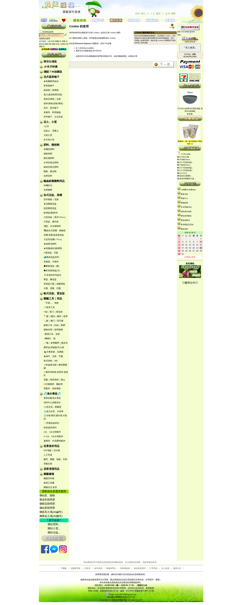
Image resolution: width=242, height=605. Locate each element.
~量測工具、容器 (52, 334)
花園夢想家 (76, 568)
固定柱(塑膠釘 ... (186, 176)
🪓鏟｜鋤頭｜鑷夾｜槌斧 (56, 316)
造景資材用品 (51, 446)
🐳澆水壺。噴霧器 (52, 407)
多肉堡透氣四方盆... (188, 179)
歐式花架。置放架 (54, 293)
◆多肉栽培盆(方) (52, 270)
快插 (52, 41)
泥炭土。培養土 (51, 131)
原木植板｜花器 (51, 199)
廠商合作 (177, 568)
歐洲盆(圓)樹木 (51, 212)
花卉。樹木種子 (51, 108)
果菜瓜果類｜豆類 (52, 99)
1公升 (46, 126)
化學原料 (48, 176)
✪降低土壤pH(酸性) (51, 516)
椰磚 (53, 44)
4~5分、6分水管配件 (53, 436)
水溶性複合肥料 (51, 162)
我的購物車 (125, 568)
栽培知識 (98, 568)
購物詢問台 (111, 568)
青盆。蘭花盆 (50, 279)
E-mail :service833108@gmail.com (122, 594)
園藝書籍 (49, 474)
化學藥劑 (48, 190)
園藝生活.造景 (50, 487)
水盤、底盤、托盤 (52, 288)
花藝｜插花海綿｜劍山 (54, 379)
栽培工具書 (49, 483)
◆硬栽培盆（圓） (52, 266)
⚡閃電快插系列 (51, 423)
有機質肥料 (49, 149)
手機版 (64, 568)
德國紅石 (58, 41)
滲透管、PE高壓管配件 (54, 441)
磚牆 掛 (42, 46)
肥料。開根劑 (51, 144)
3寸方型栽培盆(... (187, 162)
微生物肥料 (49, 158)
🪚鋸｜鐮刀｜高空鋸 (53, 320)
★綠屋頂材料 (50, 244)
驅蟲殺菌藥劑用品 (54, 181)
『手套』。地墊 (51, 303)
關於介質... (54, 528)
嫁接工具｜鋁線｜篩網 (54, 325)
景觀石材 (48, 463)
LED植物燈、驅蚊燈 (53, 384)
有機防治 (48, 185)
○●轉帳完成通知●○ (188, 190)
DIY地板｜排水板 (52, 450)
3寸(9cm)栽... (186, 154)
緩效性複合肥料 (51, 167)
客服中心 (184, 198)
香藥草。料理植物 (52, 112)
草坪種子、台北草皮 (53, 117)
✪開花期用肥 (47, 503)
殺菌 (46, 44)
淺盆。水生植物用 (52, 226)
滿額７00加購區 (53, 71)
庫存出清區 (50, 61)
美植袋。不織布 (51, 261)
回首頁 (87, 568)
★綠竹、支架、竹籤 (53, 356)
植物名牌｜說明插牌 (53, 329)
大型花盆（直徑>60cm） (55, 217)
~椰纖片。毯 (49, 338)
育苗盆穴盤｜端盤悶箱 (54, 284)
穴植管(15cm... (186, 165)
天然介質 (48, 135)
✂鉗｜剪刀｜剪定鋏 (53, 312)
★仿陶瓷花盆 (50, 204)
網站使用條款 (186, 216)
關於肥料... (54, 524)
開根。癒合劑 (50, 171)
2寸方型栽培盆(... (187, 168)
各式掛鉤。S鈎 (51, 360)
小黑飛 (62, 44)
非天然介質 (49, 139)
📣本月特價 (50, 66)
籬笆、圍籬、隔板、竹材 (55, 459)
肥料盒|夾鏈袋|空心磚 (54, 347)
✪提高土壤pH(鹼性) (51, 512)
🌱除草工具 (49, 307)
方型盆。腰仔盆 (51, 221)
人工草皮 (48, 455)
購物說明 (184, 203)
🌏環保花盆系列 (51, 257)
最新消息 (184, 194)
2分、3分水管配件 (52, 432)
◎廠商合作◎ (190, 282)
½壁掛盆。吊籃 (51, 252)
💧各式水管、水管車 (53, 411)
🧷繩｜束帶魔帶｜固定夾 (56, 343)
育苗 (50, 44)
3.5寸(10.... (184, 173)
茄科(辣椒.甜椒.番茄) (53, 103)
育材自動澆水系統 (52, 398)
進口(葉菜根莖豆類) (53, 94)
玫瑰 (57, 44)
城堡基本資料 (186, 211)
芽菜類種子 (49, 85)
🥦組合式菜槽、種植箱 (55, 230)
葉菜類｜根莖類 (51, 90)
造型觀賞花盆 (50, 208)
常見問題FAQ (186, 207)
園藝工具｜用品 (53, 298)
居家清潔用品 (51, 468)
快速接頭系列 (50, 427)
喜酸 (63, 41)
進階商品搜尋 (45, 38)
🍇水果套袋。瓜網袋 (53, 352)
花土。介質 (50, 121)
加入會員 (165, 568)
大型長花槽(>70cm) (53, 239)
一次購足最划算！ (190, 42)
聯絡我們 (184, 229)
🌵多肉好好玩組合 (52, 275)
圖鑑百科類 (49, 478)
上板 (49, 41)
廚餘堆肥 (48, 153)
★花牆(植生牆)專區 (53, 248)
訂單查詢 (154, 568)
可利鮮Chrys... (185, 159)
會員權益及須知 (187, 224)
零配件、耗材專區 (52, 388)
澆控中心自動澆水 (52, 402)
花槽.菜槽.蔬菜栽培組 (54, 235)
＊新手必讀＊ (54, 520)
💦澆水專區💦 (52, 393)
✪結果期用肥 (47, 507)
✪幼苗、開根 (47, 495)
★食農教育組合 (51, 81)
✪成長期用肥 (47, 499)
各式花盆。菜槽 (53, 195)
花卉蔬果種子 (51, 76)
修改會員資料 (140, 568)
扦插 (66, 44)
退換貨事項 (185, 220)
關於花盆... (54, 532)
